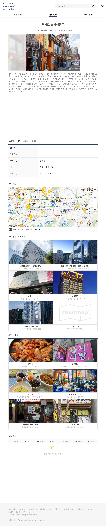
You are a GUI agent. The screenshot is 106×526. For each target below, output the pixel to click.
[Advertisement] (53, 116)
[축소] (95, 209)
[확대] (95, 189)
